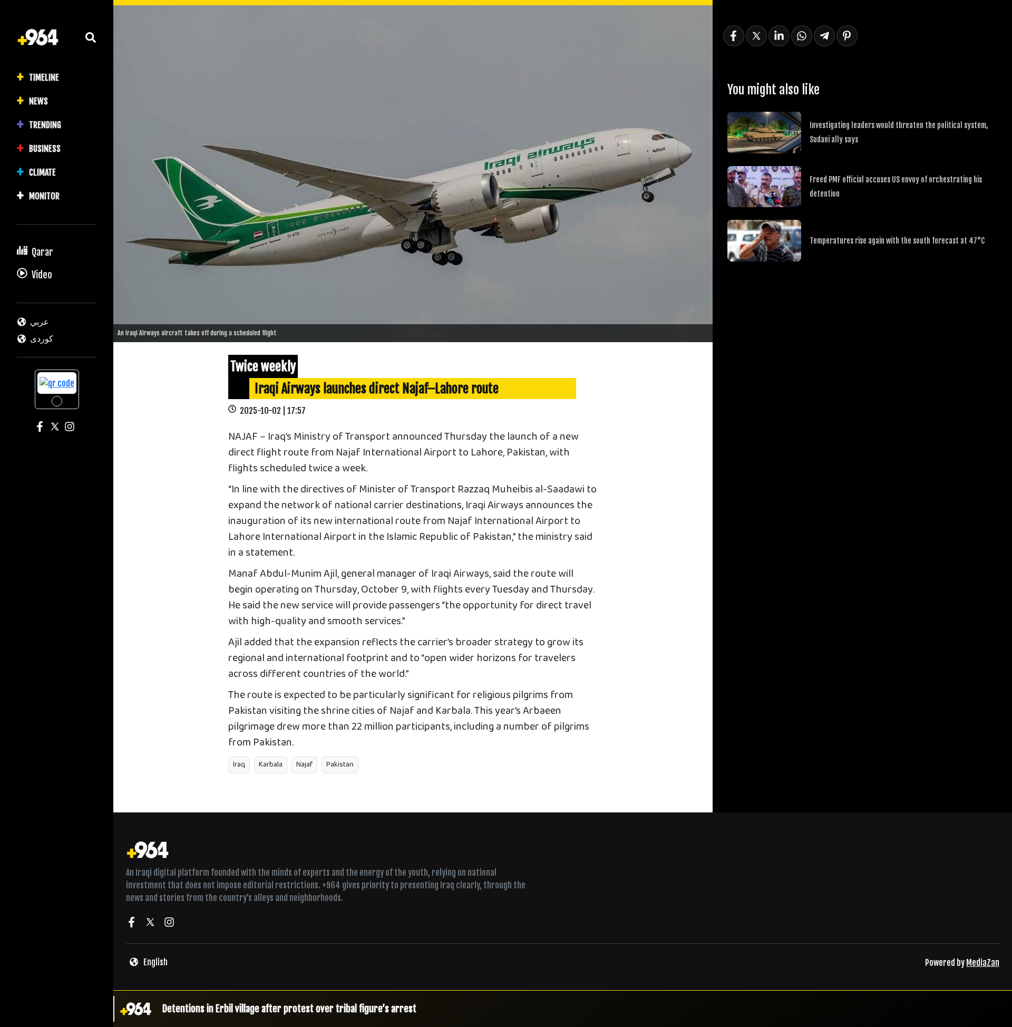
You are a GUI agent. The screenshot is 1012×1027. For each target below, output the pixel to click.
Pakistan (340, 764)
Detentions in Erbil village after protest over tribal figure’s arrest (289, 1008)
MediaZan (982, 962)
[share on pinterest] (847, 35)
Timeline (44, 77)
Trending (45, 125)
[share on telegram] (824, 35)
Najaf (304, 764)
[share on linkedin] (779, 35)
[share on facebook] (733, 35)
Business (45, 148)
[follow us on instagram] (169, 924)
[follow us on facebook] (131, 924)
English (155, 962)
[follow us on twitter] (150, 924)
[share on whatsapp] (801, 35)
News (38, 101)
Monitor (44, 196)
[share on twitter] (756, 35)
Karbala (271, 764)
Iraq (239, 764)
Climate (42, 172)
